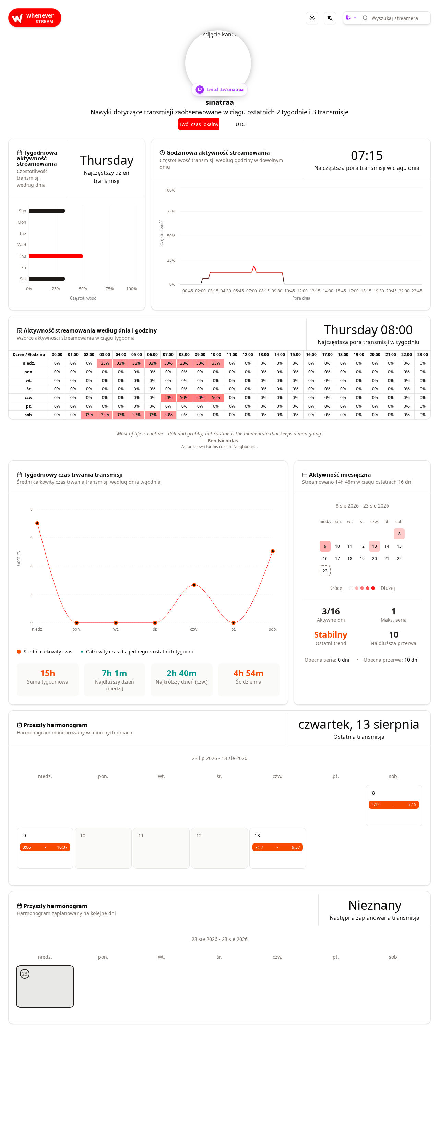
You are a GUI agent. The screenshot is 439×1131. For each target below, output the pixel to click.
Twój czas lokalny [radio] (198, 124)
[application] (77, 253)
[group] (219, 124)
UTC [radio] (240, 124)
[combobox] (398, 18)
